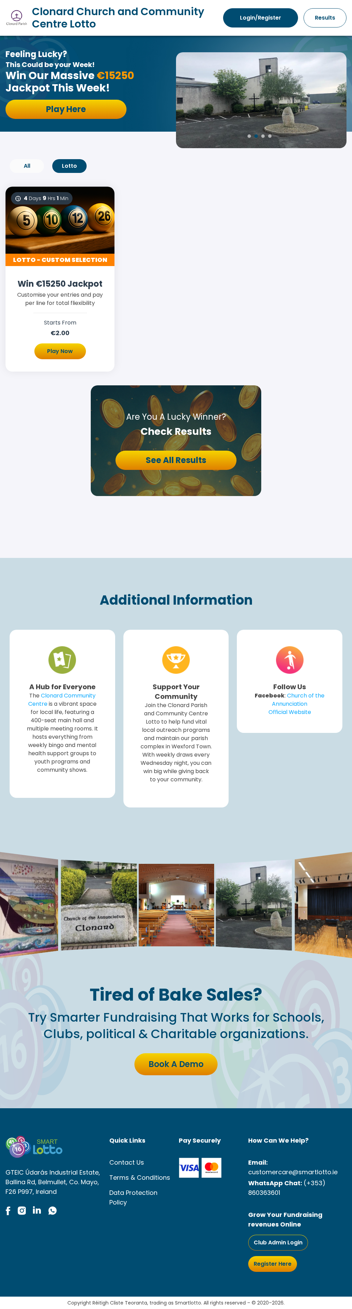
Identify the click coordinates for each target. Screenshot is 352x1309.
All (27, 166)
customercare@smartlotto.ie (293, 1172)
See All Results (176, 460)
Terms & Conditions (139, 1177)
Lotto (69, 166)
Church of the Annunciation (298, 700)
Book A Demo (176, 1064)
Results (325, 18)
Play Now (60, 351)
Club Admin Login (278, 1242)
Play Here (66, 109)
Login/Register (260, 18)
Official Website (289, 712)
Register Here (273, 1264)
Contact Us (126, 1162)
